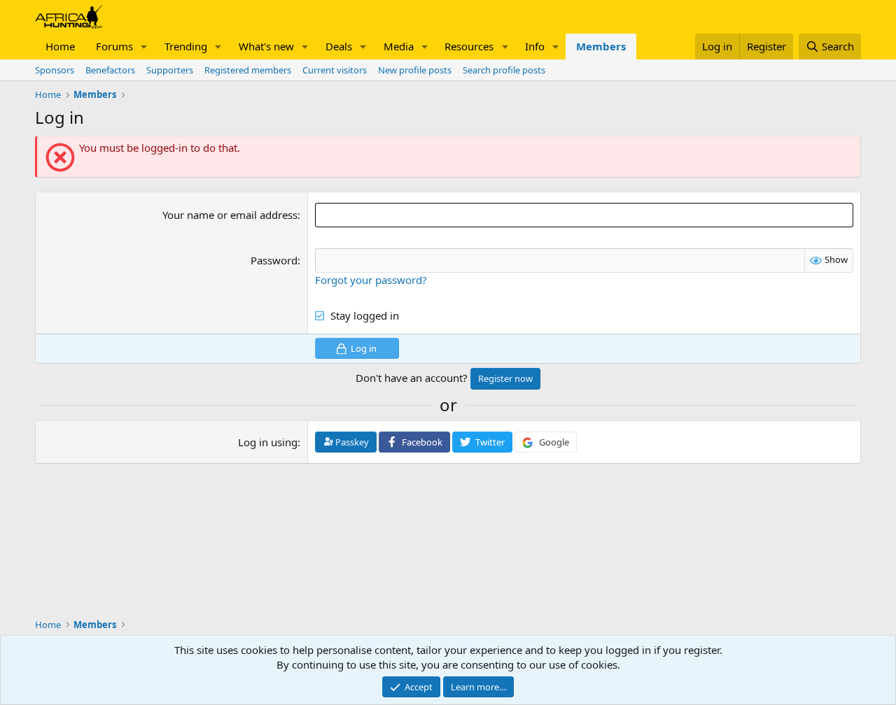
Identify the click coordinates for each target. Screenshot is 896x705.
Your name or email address (230, 215)
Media (399, 46)
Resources (468, 46)
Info (535, 46)
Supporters (169, 70)
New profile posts (414, 70)
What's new (266, 46)
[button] (144, 46)
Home (60, 46)
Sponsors (54, 70)
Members (601, 46)
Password (274, 260)
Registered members (247, 70)
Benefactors (110, 70)
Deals (339, 46)
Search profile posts (504, 70)
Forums (114, 46)
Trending (185, 46)
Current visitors (334, 70)
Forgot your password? (371, 280)
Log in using (268, 442)
